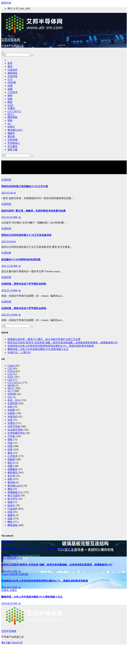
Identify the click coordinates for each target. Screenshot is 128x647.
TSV (9, 397)
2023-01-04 (7, 241)
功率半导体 (13, 426)
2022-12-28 (7, 266)
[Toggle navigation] (2, 52)
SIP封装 (11, 82)
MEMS (11, 385)
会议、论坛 (13, 400)
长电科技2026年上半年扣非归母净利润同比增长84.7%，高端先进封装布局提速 (50, 346)
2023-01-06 (7, 192)
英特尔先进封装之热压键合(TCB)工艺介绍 (24, 186)
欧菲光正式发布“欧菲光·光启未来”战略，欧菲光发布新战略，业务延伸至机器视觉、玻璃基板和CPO (62, 342)
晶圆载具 (12, 469)
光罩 (9, 419)
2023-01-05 (7, 217)
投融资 (11, 459)
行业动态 (12, 69)
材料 (9, 95)
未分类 (11, 475)
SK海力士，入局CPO (19, 352)
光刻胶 (11, 410)
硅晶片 (11, 126)
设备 (9, 98)
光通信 (11, 108)
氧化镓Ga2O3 (14, 130)
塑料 (9, 120)
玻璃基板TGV (15, 492)
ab (14, 192)
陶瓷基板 (12, 117)
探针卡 (11, 462)
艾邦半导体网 (10, 39)
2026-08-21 (7, 555)
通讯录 (11, 136)
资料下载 (12, 149)
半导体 (11, 436)
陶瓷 (9, 102)
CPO (9, 368)
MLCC (11, 114)
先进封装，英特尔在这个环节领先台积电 (23, 283)
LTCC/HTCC (14, 111)
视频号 (11, 133)
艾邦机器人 (13, 143)
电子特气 (12, 498)
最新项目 (12, 73)
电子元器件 (13, 495)
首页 (9, 63)
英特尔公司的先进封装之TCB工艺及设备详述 (26, 235)
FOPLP (11, 371)
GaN (9, 374)
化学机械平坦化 (16, 433)
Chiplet (11, 365)
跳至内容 (6, 2)
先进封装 (12, 76)
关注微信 (12, 146)
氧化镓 (11, 482)
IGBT (10, 105)
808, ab (17, 217)
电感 (9, 502)
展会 (9, 66)
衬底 (9, 512)
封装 (9, 449)
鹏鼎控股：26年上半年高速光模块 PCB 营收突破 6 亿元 (38, 349)
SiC (9, 123)
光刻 (9, 406)
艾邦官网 (12, 139)
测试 (9, 489)
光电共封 (12, 416)
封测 (9, 85)
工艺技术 (12, 92)
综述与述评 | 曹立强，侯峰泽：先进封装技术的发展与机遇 (33, 210)
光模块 (11, 413)
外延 (9, 443)
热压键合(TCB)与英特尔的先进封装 (21, 259)
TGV (10, 79)
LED (9, 379)
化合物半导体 (14, 429)
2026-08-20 (7, 603)
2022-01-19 (7, 290)
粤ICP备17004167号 (12, 642)
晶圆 (9, 89)
